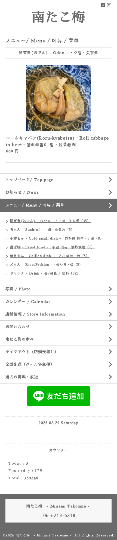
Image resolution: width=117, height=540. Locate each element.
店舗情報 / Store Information (35, 314)
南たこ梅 (58, 17)
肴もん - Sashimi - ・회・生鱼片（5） (42, 229)
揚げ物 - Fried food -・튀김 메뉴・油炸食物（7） (52, 247)
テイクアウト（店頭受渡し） (32, 352)
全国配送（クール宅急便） (29, 364)
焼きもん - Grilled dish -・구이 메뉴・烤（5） (50, 256)
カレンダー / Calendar (28, 301)
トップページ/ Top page (29, 180)
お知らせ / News (22, 192)
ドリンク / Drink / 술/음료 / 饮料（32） (45, 273)
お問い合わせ (17, 327)
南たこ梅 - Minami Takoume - (44, 535)
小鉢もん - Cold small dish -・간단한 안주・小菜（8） (57, 238)
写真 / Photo (18, 289)
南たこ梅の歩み (19, 339)
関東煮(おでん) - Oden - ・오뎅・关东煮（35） (50, 221)
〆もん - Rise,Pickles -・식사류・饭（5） (46, 264)
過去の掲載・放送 (21, 377)
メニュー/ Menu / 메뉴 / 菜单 (34, 205)
